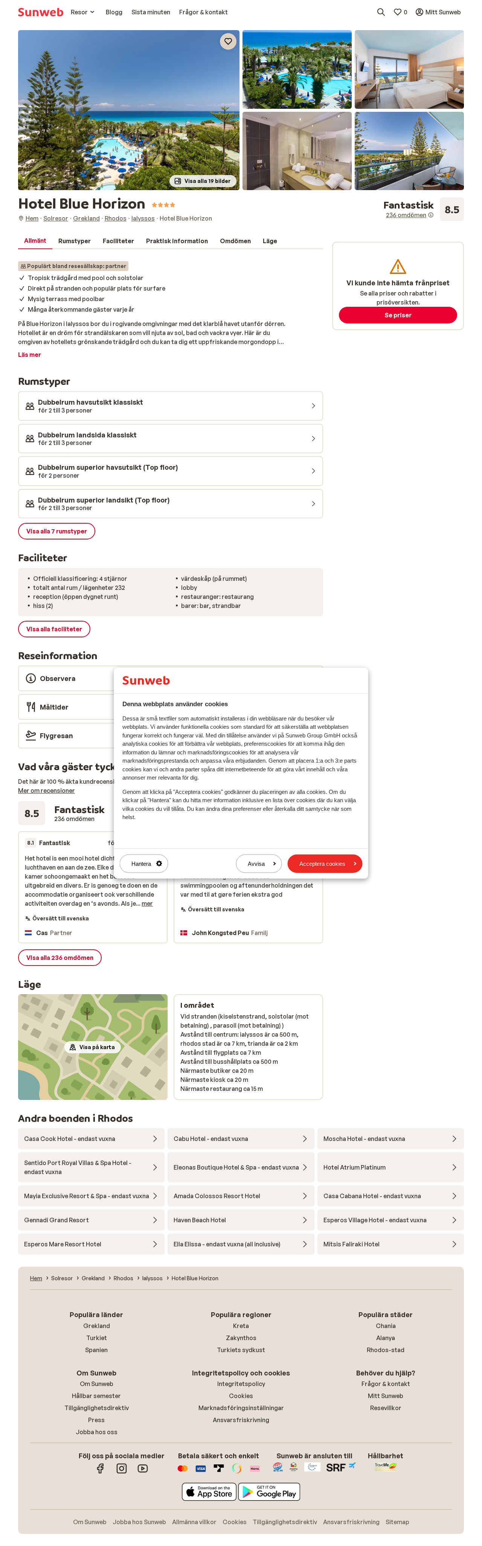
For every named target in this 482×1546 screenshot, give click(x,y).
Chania (386, 1326)
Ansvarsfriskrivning (241, 1420)
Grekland (96, 1326)
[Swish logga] (237, 1472)
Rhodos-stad (385, 1350)
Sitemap (397, 1522)
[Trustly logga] (219, 1472)
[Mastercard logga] (183, 1472)
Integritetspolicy (241, 1384)
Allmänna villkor (194, 1522)
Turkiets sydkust (241, 1350)
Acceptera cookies (322, 863)
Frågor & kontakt (386, 1384)
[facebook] (101, 1472)
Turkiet (96, 1338)
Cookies (241, 1396)
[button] (128, 110)
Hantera (141, 863)
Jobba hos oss (96, 1432)
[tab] (35, 241)
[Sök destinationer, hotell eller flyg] (381, 12)
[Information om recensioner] (430, 214)
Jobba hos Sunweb (139, 1522)
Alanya (385, 1338)
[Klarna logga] (255, 1472)
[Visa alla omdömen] (423, 209)
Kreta (241, 1326)
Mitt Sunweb (385, 1396)
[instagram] (122, 1472)
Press (96, 1420)
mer (147, 903)
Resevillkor (385, 1408)
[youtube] (143, 1472)
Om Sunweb (96, 1384)
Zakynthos (241, 1338)
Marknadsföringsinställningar (241, 1408)
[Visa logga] (201, 1472)
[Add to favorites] (228, 41)
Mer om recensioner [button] (46, 790)
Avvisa (256, 863)
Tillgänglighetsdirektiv (96, 1408)
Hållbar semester (96, 1396)
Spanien (96, 1350)
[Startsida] (40, 12)
